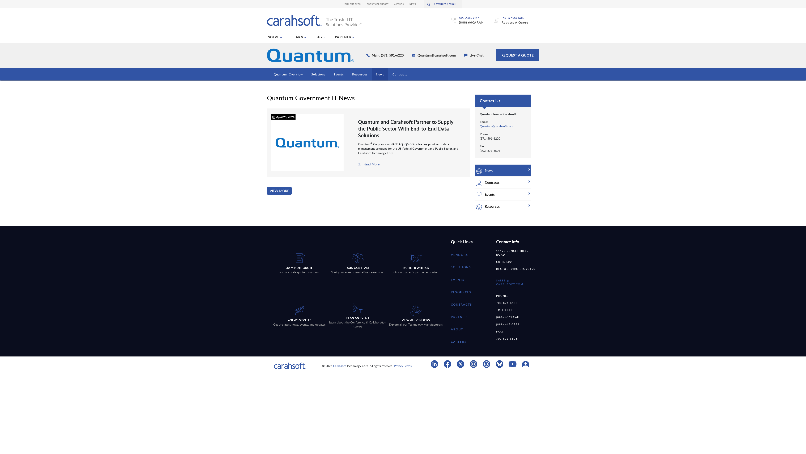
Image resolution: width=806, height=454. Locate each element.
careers (459, 342)
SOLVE (274, 37)
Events (339, 74)
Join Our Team (352, 4)
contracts (461, 304)
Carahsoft (339, 366)
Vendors (459, 255)
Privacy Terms (403, 366)
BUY (319, 37)
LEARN (298, 37)
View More (279, 191)
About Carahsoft (378, 4)
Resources (360, 74)
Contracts (400, 74)
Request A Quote (515, 22)
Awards (399, 4)
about (457, 329)
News (413, 4)
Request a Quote (517, 55)
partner (459, 317)
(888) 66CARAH (471, 22)
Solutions (318, 74)
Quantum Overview (288, 74)
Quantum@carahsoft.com (496, 126)
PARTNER (343, 37)
